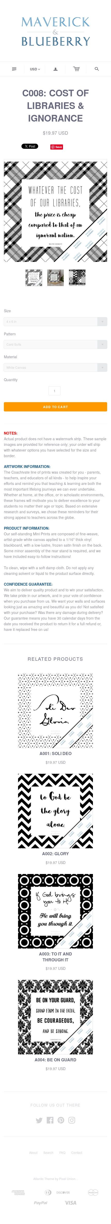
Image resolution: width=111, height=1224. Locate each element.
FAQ (62, 1152)
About (33, 1152)
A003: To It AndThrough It (55, 956)
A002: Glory (55, 854)
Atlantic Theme (43, 1178)
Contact (76, 1152)
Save (59, 147)
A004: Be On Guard (55, 1060)
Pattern (10, 334)
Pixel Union (67, 1178)
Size (7, 310)
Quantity (11, 379)
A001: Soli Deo (55, 753)
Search (48, 1152)
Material (10, 356)
